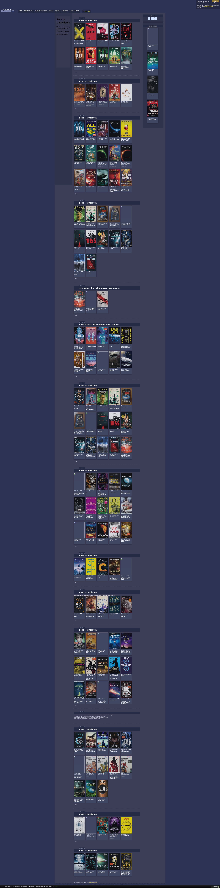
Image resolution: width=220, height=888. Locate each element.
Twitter (152, 18)
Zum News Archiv (93, 882)
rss (155, 18)
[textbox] (6, 11)
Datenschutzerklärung (156, 885)
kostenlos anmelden (208, 6)
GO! (13, 11)
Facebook (149, 18)
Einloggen (215, 1)
